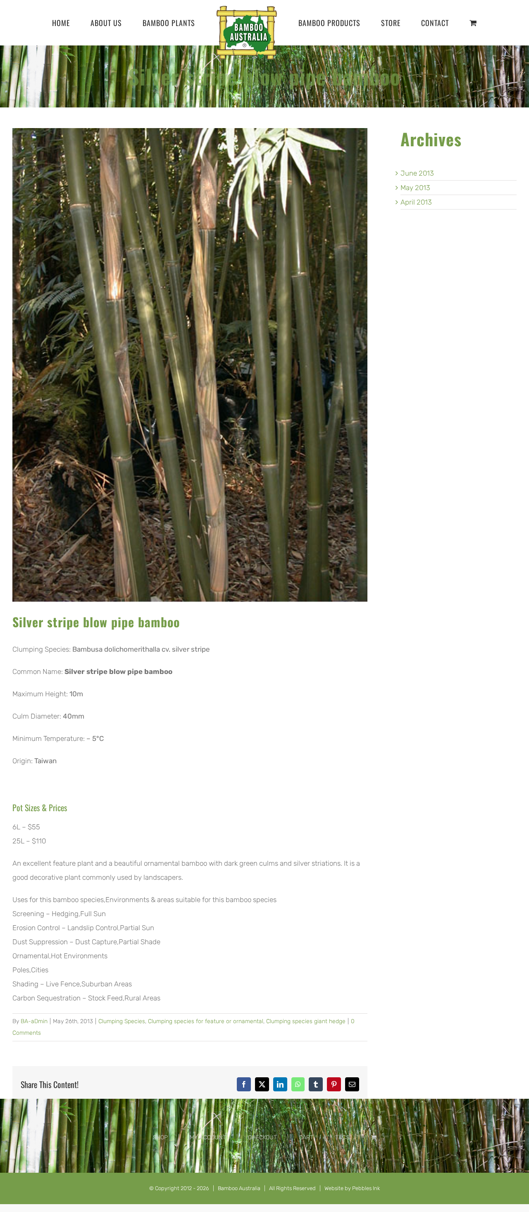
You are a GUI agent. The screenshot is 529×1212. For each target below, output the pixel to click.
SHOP (160, 1137)
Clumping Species (121, 1021)
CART (306, 1137)
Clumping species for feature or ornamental (205, 1021)
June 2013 (417, 173)
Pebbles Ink (366, 1188)
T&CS (342, 1137)
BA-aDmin (34, 1021)
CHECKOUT (262, 1137)
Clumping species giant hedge (306, 1021)
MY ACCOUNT (208, 1137)
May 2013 (415, 187)
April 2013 (416, 202)
